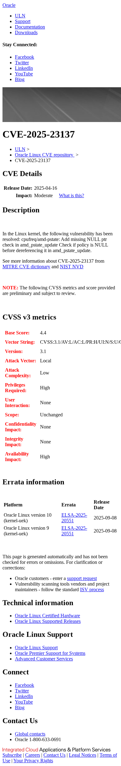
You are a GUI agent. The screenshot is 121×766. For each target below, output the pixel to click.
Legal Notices (82, 755)
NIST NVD (71, 266)
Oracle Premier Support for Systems (50, 653)
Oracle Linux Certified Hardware (47, 615)
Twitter (22, 62)
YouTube (24, 73)
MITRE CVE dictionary (26, 266)
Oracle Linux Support (36, 647)
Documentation (30, 26)
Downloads (26, 32)
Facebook (24, 57)
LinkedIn (24, 68)
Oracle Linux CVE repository (44, 154)
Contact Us (54, 755)
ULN (20, 15)
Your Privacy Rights (33, 760)
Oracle (9, 5)
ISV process (92, 589)
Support (22, 21)
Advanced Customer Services (44, 658)
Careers (32, 755)
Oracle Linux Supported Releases (48, 621)
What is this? (71, 195)
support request (82, 578)
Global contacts (30, 734)
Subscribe (12, 755)
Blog (20, 79)
